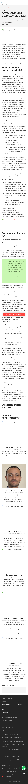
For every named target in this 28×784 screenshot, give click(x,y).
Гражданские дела (7, 727)
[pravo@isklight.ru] (3, 774)
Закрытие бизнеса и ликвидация (11, 749)
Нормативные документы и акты (12, 704)
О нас (3, 707)
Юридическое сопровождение (11, 756)
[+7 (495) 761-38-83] (3, 771)
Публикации (5, 710)
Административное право (10, 724)
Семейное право (7, 720)
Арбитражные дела (7, 731)
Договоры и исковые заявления (11, 737)
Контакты (5, 712)
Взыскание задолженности (10, 734)
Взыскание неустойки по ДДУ (11, 760)
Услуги (4, 701)
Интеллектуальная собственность (12, 753)
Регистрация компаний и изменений (13, 741)
